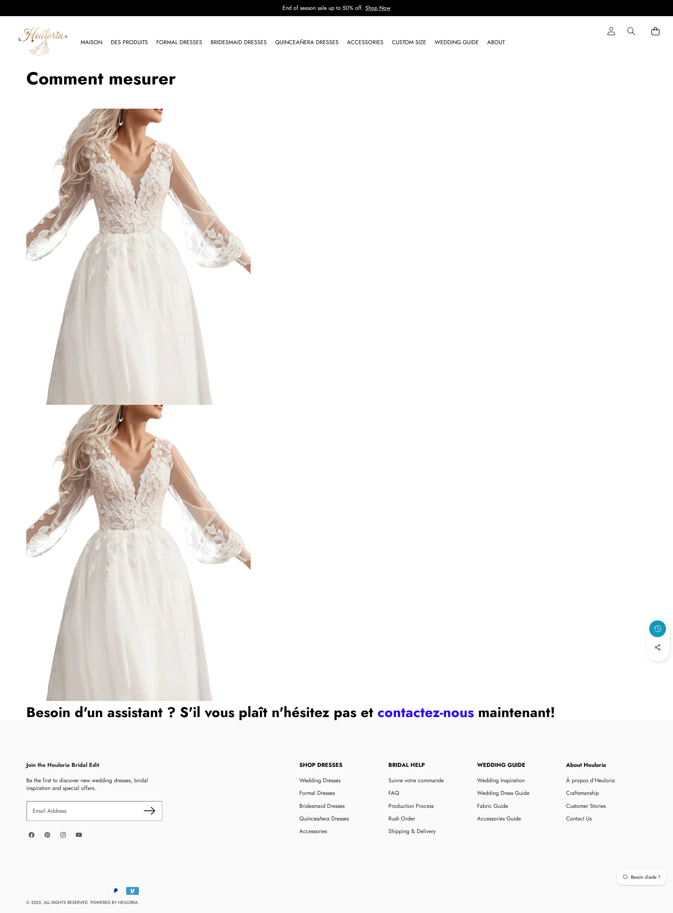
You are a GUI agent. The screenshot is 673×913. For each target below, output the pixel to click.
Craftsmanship (582, 793)
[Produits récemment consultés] (657, 628)
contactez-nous (426, 712)
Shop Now (377, 8)
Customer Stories (586, 806)
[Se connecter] (611, 31)
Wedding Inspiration (501, 780)
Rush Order (401, 819)
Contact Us (579, 819)
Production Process (411, 806)
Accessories (313, 831)
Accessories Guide (499, 819)
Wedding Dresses (319, 780)
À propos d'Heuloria (590, 780)
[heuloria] (43, 42)
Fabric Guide (492, 806)
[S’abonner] (149, 811)
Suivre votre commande (416, 780)
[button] (631, 31)
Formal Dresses (317, 793)
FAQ (393, 793)
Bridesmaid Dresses (322, 806)
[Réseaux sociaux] (657, 647)
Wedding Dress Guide (503, 793)
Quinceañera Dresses (324, 819)
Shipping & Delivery (412, 831)
